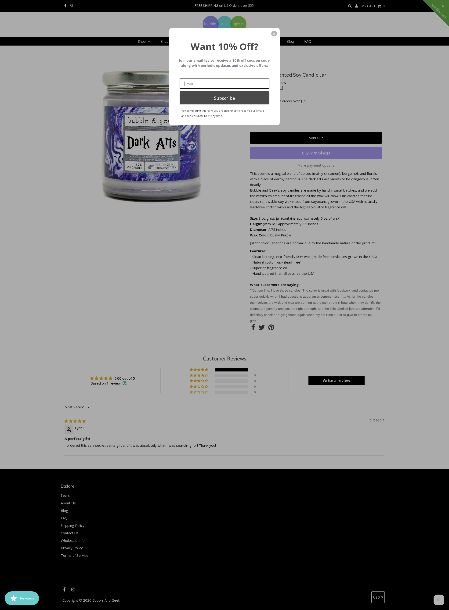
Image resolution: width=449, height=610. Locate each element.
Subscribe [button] (224, 98)
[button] (274, 33)
